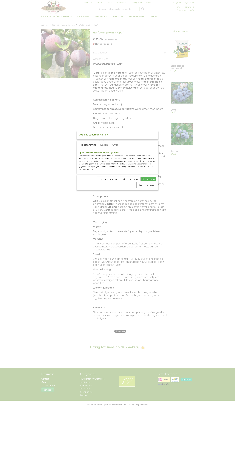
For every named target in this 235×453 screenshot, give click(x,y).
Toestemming (89, 144)
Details (104, 144)
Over (115, 144)
